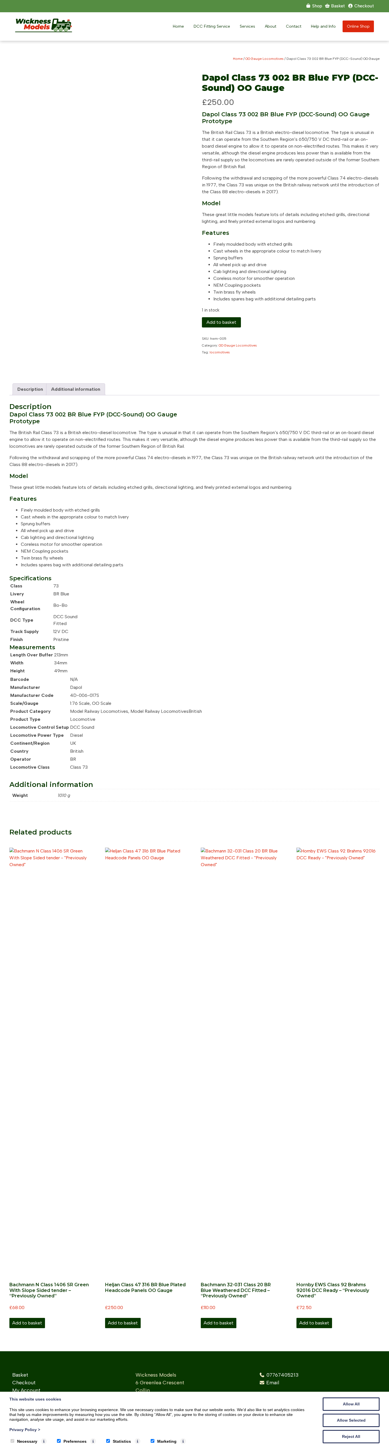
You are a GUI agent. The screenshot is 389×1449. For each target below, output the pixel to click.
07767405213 (282, 1375)
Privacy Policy (24, 1429)
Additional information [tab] (75, 389)
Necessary (27, 1441)
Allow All (351, 1404)
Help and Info (323, 26)
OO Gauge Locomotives (264, 59)
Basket (20, 1375)
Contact (293, 26)
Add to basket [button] (27, 1323)
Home (178, 26)
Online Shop (358, 26)
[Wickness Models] (43, 30)
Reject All (351, 1436)
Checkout (24, 1382)
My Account (26, 1390)
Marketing (167, 1441)
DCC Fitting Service (212, 26)
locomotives (220, 352)
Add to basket (221, 322)
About (270, 26)
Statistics (122, 1441)
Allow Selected (351, 1420)
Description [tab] (30, 389)
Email (272, 1382)
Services (247, 26)
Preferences (75, 1441)
